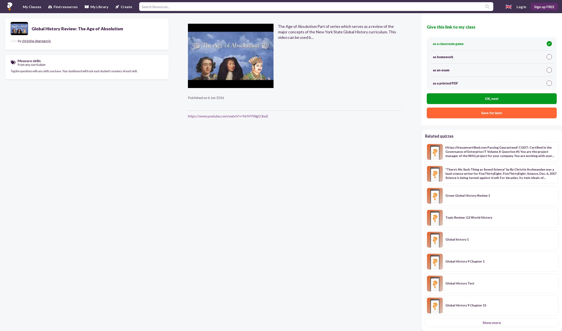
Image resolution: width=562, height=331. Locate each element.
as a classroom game (448, 44)
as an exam (441, 70)
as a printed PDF (445, 83)
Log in (521, 7)
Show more (492, 322)
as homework (443, 57)
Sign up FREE (544, 7)
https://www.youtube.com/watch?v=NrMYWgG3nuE (228, 116)
